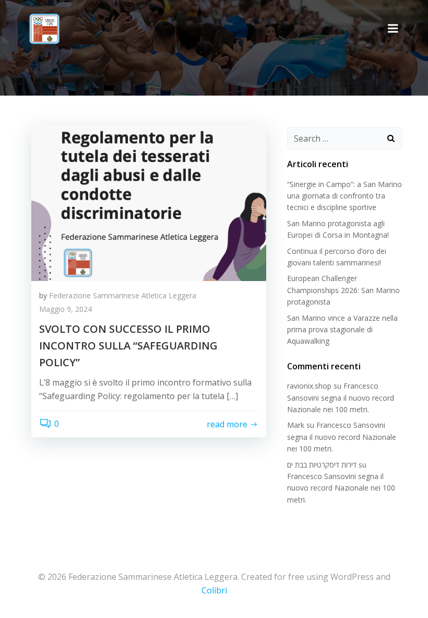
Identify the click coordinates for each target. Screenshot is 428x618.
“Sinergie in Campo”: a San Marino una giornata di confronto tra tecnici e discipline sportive (344, 196)
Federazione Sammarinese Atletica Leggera (122, 295)
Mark (295, 425)
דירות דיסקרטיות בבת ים (321, 465)
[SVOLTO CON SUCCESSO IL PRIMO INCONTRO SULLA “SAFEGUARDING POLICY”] (148, 201)
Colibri (214, 590)
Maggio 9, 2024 (65, 309)
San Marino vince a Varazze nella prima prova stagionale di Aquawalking (342, 329)
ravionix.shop (309, 386)
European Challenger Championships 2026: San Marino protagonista (343, 290)
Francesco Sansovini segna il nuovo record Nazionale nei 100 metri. (340, 397)
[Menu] (393, 29)
